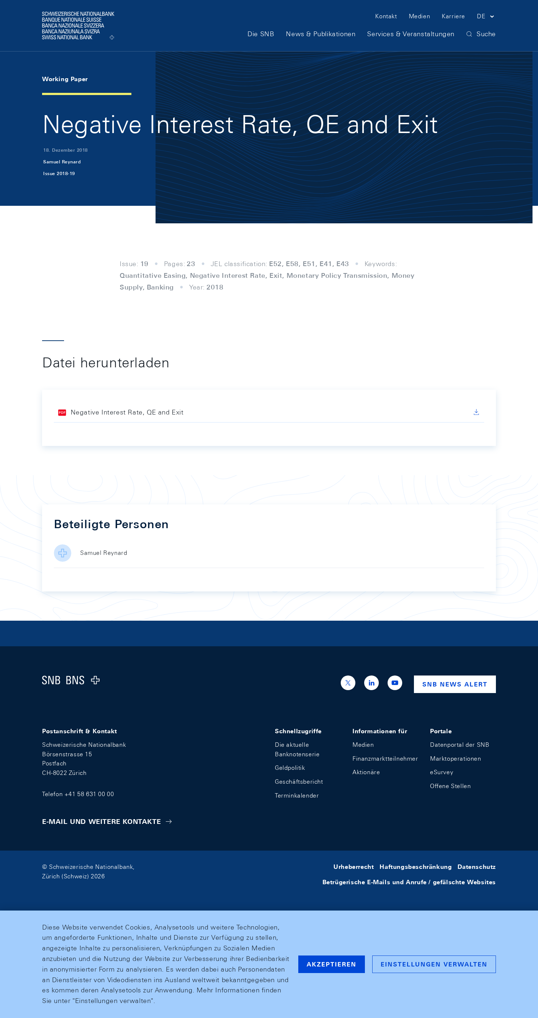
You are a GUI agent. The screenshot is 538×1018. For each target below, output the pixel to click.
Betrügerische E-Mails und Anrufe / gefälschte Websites (409, 882)
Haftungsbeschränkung (416, 866)
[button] (486, 17)
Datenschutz (476, 866)
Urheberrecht (353, 866)
